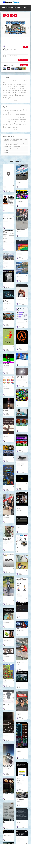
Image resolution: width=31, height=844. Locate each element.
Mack (7, 190)
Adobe (18, 778)
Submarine (19, 801)
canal (5, 186)
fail (4, 436)
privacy (18, 782)
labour (22, 86)
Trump (20, 95)
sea (23, 92)
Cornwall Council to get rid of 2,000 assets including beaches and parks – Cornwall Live (15, 147)
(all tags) (15, 100)
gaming (18, 484)
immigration (9, 86)
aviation (7, 81)
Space (4, 95)
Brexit (25, 81)
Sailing (20, 92)
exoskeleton (6, 541)
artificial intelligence (20, 299)
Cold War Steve (19, 82)
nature (14, 88)
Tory (16, 94)
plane (21, 88)
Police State (5, 90)
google (18, 593)
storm (7, 95)
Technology (8, 191)
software (19, 751)
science (24, 379)
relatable (5, 92)
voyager (9, 835)
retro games (19, 201)
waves (14, 98)
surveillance (19, 595)
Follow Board (24, 65)
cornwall (6, 85)
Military (18, 463)
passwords (19, 254)
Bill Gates (19, 508)
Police (25, 88)
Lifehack (18, 527)
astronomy (19, 379)
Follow (25, 46)
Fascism (4, 86)
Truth (25, 95)
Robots (18, 231)
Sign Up (26, 7)
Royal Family (15, 92)
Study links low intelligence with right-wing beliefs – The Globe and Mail (15, 143)
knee (11, 541)
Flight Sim (6, 263)
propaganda (18, 90)
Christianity (14, 82)
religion (10, 92)
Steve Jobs (19, 510)
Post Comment (23, 59)
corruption (22, 85)
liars (12, 88)
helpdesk (5, 221)
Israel (13, 86)
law (10, 88)
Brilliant (5, 83)
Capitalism (9, 82)
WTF (17, 98)
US (12, 98)
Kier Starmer (17, 86)
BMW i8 (18, 182)
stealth (18, 465)
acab (4, 81)
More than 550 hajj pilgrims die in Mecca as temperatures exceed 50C (15, 139)
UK (10, 98)
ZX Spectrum (6, 367)
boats (11, 81)
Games (12, 65)
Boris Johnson (17, 81)
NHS (18, 88)
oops (7, 436)
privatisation (11, 90)
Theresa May (11, 95)
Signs (25, 92)
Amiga (5, 681)
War (22, 465)
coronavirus (14, 85)
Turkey (6, 97)
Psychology (23, 90)
